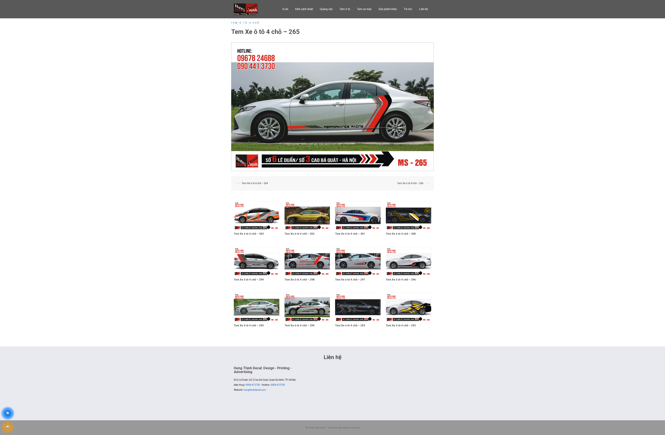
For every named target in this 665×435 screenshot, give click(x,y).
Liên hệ (423, 9)
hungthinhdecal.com (255, 389)
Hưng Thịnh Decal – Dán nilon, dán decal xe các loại (248, 9)
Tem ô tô (345, 9)
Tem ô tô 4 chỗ (245, 22)
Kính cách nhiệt (304, 9)
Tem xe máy (364, 9)
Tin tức (408, 9)
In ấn (285, 9)
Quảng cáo (326, 9)
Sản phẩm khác (388, 9)
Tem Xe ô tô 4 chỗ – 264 (255, 183)
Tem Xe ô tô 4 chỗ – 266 (410, 183)
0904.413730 (253, 384)
